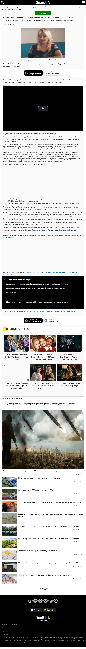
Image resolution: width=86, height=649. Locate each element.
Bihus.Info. (59, 82)
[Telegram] (35, 601)
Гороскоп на (11, 292)
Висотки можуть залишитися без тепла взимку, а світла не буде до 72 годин (37, 284)
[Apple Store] (36, 610)
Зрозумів (43, 13)
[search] (2, 2)
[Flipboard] (50, 601)
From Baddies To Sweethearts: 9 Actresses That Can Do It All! (69, 357)
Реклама (4, 628)
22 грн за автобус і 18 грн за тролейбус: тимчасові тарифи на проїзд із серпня (37, 302)
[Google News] (45, 601)
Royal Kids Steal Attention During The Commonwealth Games (16, 357)
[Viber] (40, 601)
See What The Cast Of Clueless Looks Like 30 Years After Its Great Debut (43, 357)
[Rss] (30, 601)
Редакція (5, 631)
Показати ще (77, 307)
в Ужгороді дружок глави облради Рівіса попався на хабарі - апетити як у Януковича (42, 236)
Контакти (5, 634)
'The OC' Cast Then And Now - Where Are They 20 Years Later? (43, 385)
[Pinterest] (55, 601)
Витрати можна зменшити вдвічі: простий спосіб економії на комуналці (35, 288)
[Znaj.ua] (43, 2)
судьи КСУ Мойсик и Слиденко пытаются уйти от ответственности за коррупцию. (41, 273)
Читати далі (43, 589)
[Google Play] (49, 610)
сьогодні (9, 296)
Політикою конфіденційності (63, 7)
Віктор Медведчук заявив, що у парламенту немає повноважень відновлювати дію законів (39, 312)
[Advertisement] (43, 181)
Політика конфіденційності (11, 624)
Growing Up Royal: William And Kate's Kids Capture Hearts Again (16, 385)
